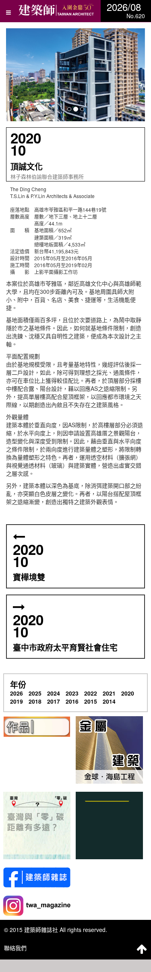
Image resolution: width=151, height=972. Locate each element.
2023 (72, 693)
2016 (72, 701)
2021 (109, 693)
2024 (53, 693)
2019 (16, 701)
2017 (53, 701)
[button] (75, 74)
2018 (35, 701)
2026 (16, 693)
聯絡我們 (15, 948)
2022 (90, 693)
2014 (109, 701)
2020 (127, 693)
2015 (90, 701)
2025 (35, 693)
